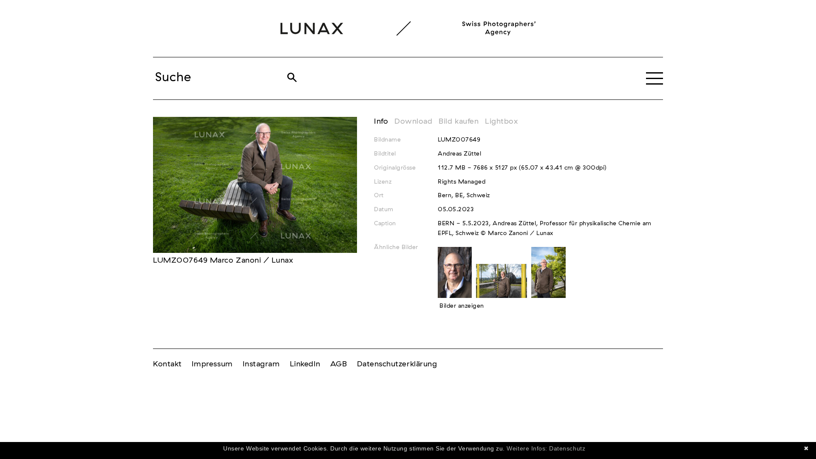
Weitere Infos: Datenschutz (546, 448)
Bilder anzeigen (461, 306)
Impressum (212, 364)
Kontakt (167, 364)
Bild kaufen (459, 121)
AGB (338, 364)
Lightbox (501, 121)
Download (413, 121)
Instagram (261, 364)
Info (381, 121)
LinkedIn (305, 364)
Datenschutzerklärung (397, 364)
